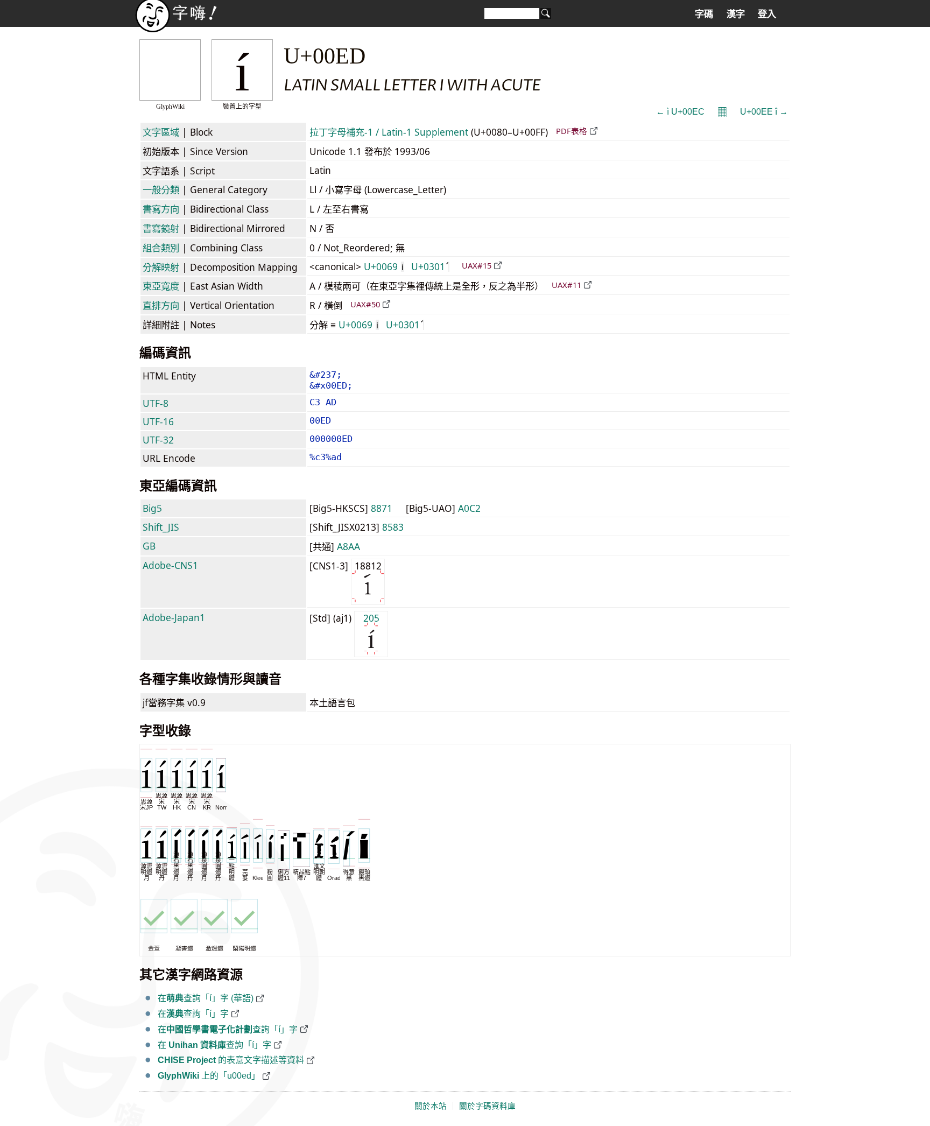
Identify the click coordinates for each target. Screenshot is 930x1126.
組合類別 (161, 247)
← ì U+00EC (680, 111)
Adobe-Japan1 (174, 617)
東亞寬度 (161, 285)
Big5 (152, 508)
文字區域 (161, 131)
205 (371, 617)
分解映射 (161, 267)
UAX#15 (476, 265)
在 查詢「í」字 (214, 1045)
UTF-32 (158, 439)
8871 (381, 508)
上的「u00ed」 (209, 1075)
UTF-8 (155, 403)
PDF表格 (571, 130)
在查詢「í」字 (193, 1013)
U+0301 (428, 266)
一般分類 (161, 189)
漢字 (736, 14)
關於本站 (430, 1106)
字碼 (704, 14)
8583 (393, 526)
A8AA (348, 546)
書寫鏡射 (161, 228)
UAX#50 (365, 304)
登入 (767, 14)
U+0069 (384, 266)
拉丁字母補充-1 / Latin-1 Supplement (388, 131)
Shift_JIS (161, 526)
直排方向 (161, 305)
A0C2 (469, 508)
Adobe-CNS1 (170, 565)
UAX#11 (566, 284)
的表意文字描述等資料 (231, 1060)
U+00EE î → (764, 111)
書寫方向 (161, 208)
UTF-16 (158, 421)
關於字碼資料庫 (487, 1106)
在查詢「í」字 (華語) (205, 998)
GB (149, 545)
